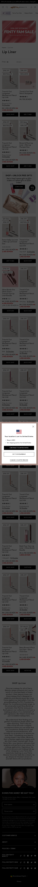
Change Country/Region (19, 460)
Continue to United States (19, 447)
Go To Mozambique (19, 454)
